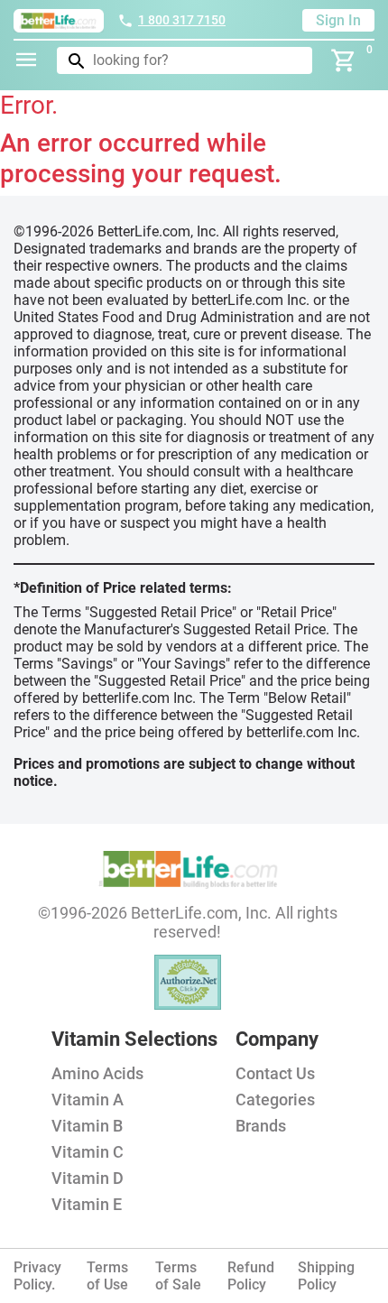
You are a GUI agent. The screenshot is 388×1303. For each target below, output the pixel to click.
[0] (343, 60)
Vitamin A (87, 1099)
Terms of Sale (178, 1276)
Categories (275, 1099)
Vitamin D (87, 1178)
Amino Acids (97, 1073)
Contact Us (275, 1073)
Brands (261, 1125)
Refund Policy (250, 1276)
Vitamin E (86, 1204)
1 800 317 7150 (182, 20)
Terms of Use (107, 1276)
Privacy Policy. (37, 1276)
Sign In (338, 20)
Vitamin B (87, 1125)
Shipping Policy (326, 1276)
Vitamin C (87, 1151)
